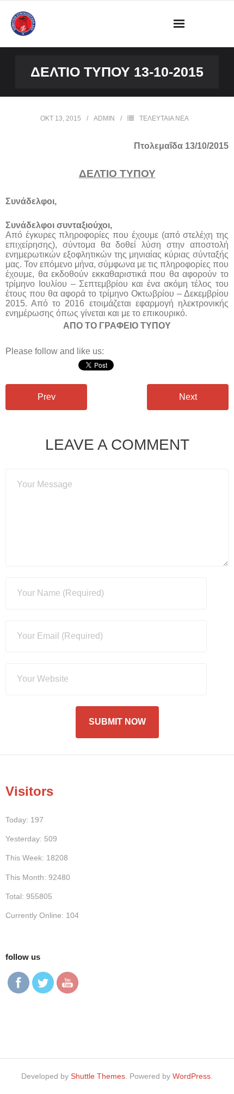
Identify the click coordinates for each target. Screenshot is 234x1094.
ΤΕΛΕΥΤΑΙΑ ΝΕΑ (164, 118)
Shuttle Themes (98, 1076)
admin (104, 118)
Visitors (29, 791)
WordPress (192, 1076)
